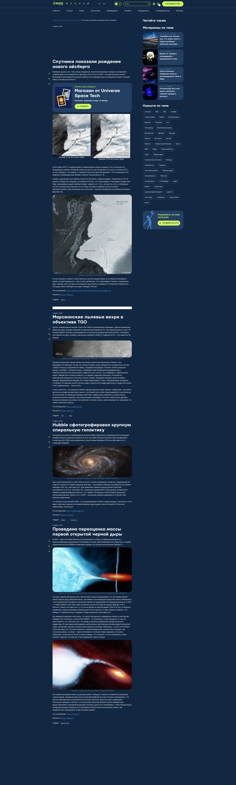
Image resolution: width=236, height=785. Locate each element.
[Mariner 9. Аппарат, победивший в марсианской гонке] (150, 57)
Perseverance (173, 117)
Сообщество (173, 4)
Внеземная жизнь (164, 128)
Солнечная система (153, 160)
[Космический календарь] (154, 3)
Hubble (63, 520)
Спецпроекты (143, 11)
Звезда (161, 133)
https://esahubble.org (75, 511)
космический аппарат (153, 192)
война (147, 187)
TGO (62, 416)
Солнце (169, 160)
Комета (148, 144)
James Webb (150, 117)
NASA (161, 117)
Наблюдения (112, 11)
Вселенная (149, 133)
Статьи (69, 11)
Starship (158, 122)
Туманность (149, 165)
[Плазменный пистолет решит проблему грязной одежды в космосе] (150, 92)
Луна (178, 144)
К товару (83, 106)
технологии (174, 197)
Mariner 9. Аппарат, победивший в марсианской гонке (168, 56)
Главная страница (59, 20)
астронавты (150, 181)
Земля (63, 300)
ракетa (170, 192)
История (157, 138)
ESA (157, 112)
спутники (148, 197)
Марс (70, 416)
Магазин (179, 11)
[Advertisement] (92, 45)
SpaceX (148, 122)
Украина (127, 11)
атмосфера (164, 181)
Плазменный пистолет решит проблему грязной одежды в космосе (170, 92)
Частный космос (151, 170)
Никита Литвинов (66, 743)
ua (99, 4)
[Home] (58, 4)
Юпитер (163, 176)
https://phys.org (72, 714)
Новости (56, 11)
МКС (146, 149)
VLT (167, 122)
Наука (81, 11)
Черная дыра (65, 723)
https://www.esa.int (74, 291)
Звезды (172, 133)
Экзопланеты (150, 176)
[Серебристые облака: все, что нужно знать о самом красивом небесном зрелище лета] (150, 40)
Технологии (95, 11)
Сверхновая (158, 154)
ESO (164, 112)
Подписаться (171, 223)
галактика (73, 520)
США (147, 154)
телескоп (160, 197)
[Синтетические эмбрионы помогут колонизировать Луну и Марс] (150, 74)
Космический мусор (163, 144)
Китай (168, 138)
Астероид (149, 128)
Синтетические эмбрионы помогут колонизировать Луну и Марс (170, 75)
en (104, 4)
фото (147, 203)
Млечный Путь (167, 149)
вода (175, 181)
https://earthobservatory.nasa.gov (97, 291)
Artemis (148, 112)
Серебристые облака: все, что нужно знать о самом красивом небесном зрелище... (170, 40)
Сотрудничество (163, 11)
